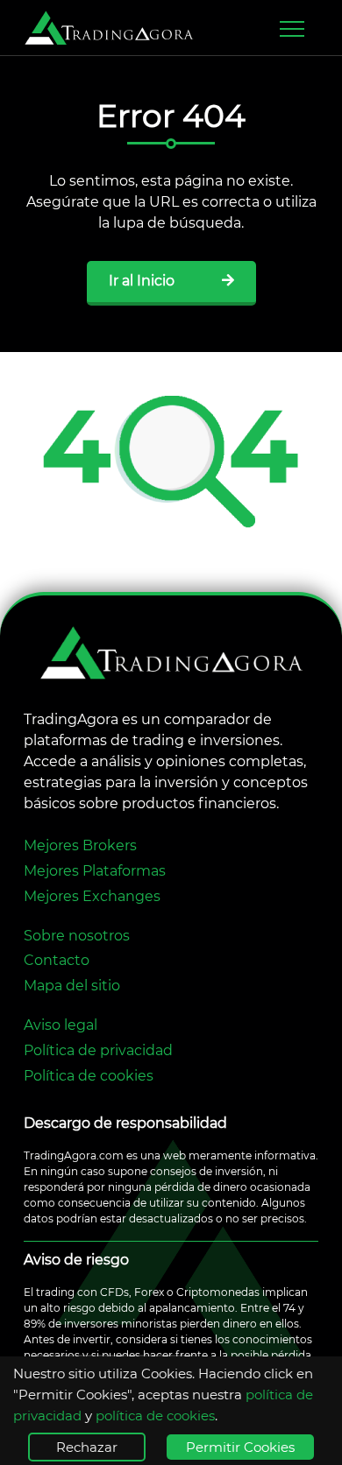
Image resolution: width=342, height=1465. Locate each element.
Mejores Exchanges (92, 896)
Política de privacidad (98, 1050)
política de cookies (155, 1415)
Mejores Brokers (80, 845)
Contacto (56, 960)
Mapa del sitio (72, 985)
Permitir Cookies (240, 1447)
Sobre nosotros (77, 935)
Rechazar (87, 1447)
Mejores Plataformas (95, 871)
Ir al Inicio (143, 280)
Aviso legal (60, 1025)
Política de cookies (88, 1075)
